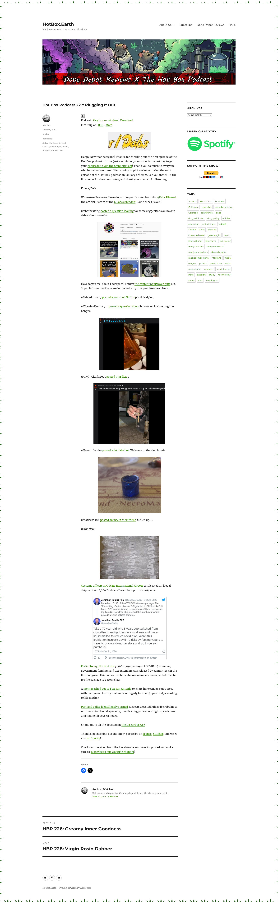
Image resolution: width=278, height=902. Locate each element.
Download (126, 120)
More (109, 125)
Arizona (192, 201)
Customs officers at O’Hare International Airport (112, 585)
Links (232, 24)
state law (201, 274)
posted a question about (124, 306)
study (212, 274)
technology (224, 274)
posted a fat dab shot (115, 450)
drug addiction (196, 218)
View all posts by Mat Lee (105, 796)
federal (62, 143)
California (193, 207)
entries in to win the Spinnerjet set (110, 165)
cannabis (206, 207)
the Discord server (133, 724)
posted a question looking (117, 211)
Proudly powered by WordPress (75, 888)
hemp (227, 235)
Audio (45, 134)
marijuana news (215, 246)
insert (65, 146)
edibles (226, 218)
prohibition (216, 263)
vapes (191, 280)
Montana (216, 257)
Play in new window (105, 120)
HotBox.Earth (58, 24)
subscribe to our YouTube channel (112, 751)
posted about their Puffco (118, 297)
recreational (194, 269)
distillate (53, 143)
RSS (100, 125)
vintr (61, 150)
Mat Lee (46, 125)
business (219, 201)
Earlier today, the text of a (97, 666)
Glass (45, 146)
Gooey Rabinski (196, 235)
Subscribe (186, 24)
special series (223, 269)
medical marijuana (198, 257)
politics (203, 263)
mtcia (228, 257)
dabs (45, 143)
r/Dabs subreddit (124, 202)
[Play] (129, 116)
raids (227, 263)
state (191, 274)
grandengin (55, 146)
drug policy (213, 218)
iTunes (147, 733)
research (208, 269)
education (193, 224)
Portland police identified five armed (104, 706)
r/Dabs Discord (166, 197)
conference (207, 212)
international (195, 241)
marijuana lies (196, 246)
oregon (46, 150)
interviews (210, 241)
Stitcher (158, 733)
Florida (192, 229)
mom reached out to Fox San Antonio (107, 688)
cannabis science (224, 207)
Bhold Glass (206, 201)
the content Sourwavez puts (152, 283)
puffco (54, 150)
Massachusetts (218, 252)
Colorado (193, 212)
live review (225, 241)
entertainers (208, 224)
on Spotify (93, 738)
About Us (165, 24)
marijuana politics (198, 252)
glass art (212, 229)
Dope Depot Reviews (210, 24)
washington (212, 280)
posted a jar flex (116, 376)
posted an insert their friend (118, 520)
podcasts (47, 138)
